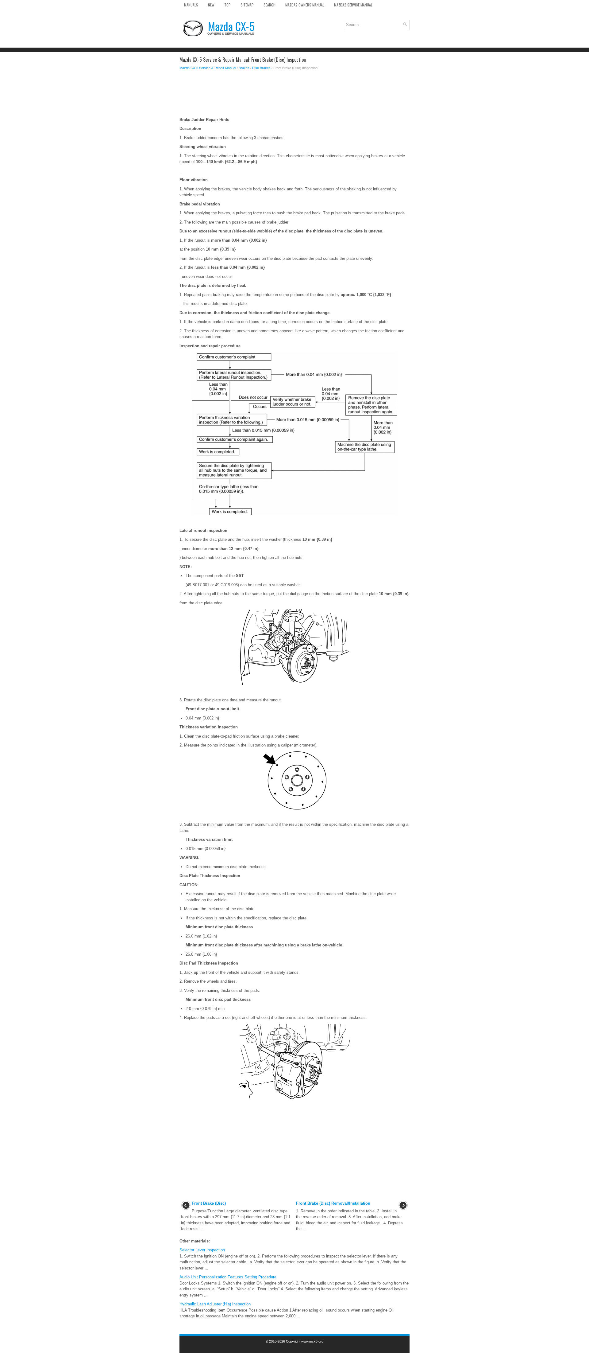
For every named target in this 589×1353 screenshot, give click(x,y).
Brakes (244, 68)
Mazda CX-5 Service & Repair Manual (207, 68)
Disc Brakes (261, 68)
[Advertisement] (294, 95)
